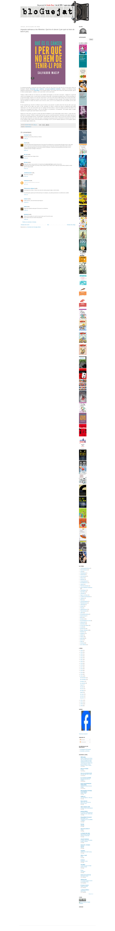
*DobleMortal (83, 573)
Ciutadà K (83, 850)
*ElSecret (82, 577)
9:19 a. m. (26, 194)
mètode (81, 635)
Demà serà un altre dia (86, 874)
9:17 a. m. (26, 184)
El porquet (26, 135)
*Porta (81, 607)
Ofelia (25, 206)
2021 (81, 659)
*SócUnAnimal (83, 611)
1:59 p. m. (26, 210)
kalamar (26, 198)
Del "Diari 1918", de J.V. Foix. (86, 774)
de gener (82, 697)
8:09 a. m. (26, 150)
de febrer (82, 696)
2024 (81, 654)
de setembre (83, 683)
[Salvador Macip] (86, 730)
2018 (81, 665)
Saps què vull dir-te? (85, 828)
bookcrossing (83, 615)
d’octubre (82, 681)
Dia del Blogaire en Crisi (85, 620)
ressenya (82, 643)
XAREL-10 (83, 796)
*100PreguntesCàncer (85, 568)
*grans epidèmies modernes (86, 587)
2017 (81, 667)
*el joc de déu (83, 576)
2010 (81, 702)
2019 (81, 663)
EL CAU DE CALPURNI (86, 777)
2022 (81, 657)
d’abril (81, 692)
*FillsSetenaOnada (84, 585)
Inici (48, 224)
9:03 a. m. (26, 176)
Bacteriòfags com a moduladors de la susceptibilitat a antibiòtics (86, 819)
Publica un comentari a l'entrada (29, 222)
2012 (81, 676)
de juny (81, 688)
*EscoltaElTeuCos (84, 582)
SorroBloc (83, 864)
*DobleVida (82, 574)
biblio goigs (83, 757)
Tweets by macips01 (83, 733)
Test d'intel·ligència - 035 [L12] (86, 797)
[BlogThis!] (44, 125)
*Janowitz (82, 593)
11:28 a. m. (26, 202)
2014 (81, 672)
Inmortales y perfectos (84, 751)
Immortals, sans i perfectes (37, 89)
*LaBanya (82, 598)
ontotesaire (26, 180)
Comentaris (83, 742)
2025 (81, 652)
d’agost (81, 685)
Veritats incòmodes (84, 886)
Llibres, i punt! (84, 855)
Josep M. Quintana (85, 839)
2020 (81, 661)
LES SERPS (83, 871)
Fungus (82, 829)
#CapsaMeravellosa (84, 614)
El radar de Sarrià (84, 885)
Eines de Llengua (84, 768)
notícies (81, 636)
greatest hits (82, 628)
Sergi (25, 142)
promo (81, 639)
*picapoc (82, 606)
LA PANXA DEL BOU (85, 833)
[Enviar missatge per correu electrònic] (40, 124)
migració (82, 847)
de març (82, 694)
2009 (81, 703)
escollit (81, 627)
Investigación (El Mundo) (85, 749)
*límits (81, 599)
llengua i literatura (84, 630)
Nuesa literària (84, 801)
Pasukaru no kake (84, 861)
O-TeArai (83, 860)
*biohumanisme (83, 569)
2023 (81, 655)
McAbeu (26, 162)
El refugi (82, 769)
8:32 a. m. (26, 168)
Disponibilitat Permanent (86, 817)
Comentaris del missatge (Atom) (34, 227)
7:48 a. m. (26, 138)
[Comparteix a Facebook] (47, 125)
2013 (81, 674)
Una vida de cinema (84, 876)
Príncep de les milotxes (29, 188)
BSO (81, 617)
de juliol (82, 686)
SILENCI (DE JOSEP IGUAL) (86, 851)
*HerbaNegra (83, 590)
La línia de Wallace (85, 889)
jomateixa (26, 214)
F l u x (82, 870)
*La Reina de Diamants (85, 596)
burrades (82, 619)
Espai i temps (83, 891)
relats (81, 641)
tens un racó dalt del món (86, 773)
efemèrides (82, 623)
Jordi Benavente (27, 172)
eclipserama (82, 622)
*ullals (81, 612)
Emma (82, 856)
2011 (81, 700)
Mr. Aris (25, 154)
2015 (81, 670)
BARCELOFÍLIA (84, 811)
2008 (81, 705)
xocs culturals (83, 644)
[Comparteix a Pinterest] (48, 125)
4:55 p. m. (26, 219)
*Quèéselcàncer (28, 126)
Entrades (83, 739)
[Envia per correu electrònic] (42, 125)
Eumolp (82, 824)
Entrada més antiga (71, 224)
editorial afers (84, 879)
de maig (82, 690)
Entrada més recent (25, 224)
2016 (81, 668)
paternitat (82, 638)
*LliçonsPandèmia (84, 601)
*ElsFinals (82, 579)
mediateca (82, 633)
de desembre (83, 677)
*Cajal (81, 571)
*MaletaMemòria (83, 603)
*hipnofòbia (82, 591)
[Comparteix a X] (45, 125)
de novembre (83, 679)
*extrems (82, 584)
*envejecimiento (83, 581)
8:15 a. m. (26, 158)
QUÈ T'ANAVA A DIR (85, 806)
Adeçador (82, 825)
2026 (81, 650)
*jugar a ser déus (83, 595)
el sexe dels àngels (84, 625)
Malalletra (82, 631)
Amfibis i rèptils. (84, 793)
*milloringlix (82, 604)
